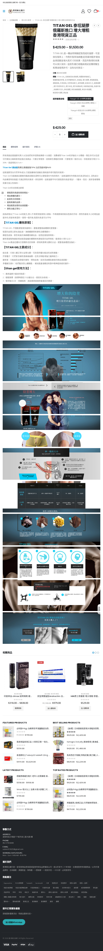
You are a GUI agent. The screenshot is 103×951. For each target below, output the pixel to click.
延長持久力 (89, 83)
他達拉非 (55, 883)
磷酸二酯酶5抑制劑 (10, 897)
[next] (98, 25)
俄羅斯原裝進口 (84, 77)
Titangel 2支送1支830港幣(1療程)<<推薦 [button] (83, 104)
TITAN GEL (61, 77)
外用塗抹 (63, 83)
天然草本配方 (72, 83)
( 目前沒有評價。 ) (72, 39)
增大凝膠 (86, 80)
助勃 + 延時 (83, 883)
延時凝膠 (81, 83)
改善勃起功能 (88, 86)
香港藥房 (35, 901)
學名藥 (95, 888)
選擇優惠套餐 (58, 98)
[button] (5, 11)
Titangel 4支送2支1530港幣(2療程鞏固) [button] (83, 112)
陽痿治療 (92, 897)
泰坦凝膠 (67, 89)
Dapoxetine (8, 883)
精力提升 (22, 897)
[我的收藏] (89, 11)
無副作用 (35, 892)
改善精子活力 (58, 89)
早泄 (14, 892)
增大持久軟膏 (62, 73)
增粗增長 (56, 83)
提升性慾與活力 (59, 86)
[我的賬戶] (83, 11)
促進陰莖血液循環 (71, 77)
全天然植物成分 (70, 80)
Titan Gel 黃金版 (10, 167)
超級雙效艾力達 (60, 897)
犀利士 (43, 892)
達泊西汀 (72, 897)
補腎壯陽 (31, 897)
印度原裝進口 (34, 888)
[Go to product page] (51, 675)
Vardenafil (39, 883)
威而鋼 (76, 888)
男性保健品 (74, 892)
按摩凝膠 (97, 83)
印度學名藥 (46, 888)
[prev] (94, 25)
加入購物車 (80, 134)
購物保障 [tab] (14, 147)
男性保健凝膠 (76, 89)
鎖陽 (79, 897)
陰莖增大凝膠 (57, 93)
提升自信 (69, 86)
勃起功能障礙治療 (21, 888)
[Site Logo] (16, 11)
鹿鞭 (57, 901)
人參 (47, 883)
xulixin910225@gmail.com (13, 849)
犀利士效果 (64, 892)
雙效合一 (7, 901)
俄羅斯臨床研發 (58, 80)
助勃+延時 (73, 883)
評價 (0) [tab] (37, 147)
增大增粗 (13, 694)
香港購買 (44, 901)
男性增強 (84, 892)
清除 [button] (70, 118)
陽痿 (85, 897)
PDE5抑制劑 (19, 883)
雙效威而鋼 (16, 901)
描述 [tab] (4, 147)
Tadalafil (29, 883)
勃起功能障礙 (8, 888)
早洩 (20, 892)
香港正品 (26, 901)
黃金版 (65, 93)
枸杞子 (27, 892)
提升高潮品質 (78, 86)
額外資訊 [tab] (26, 147)
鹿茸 (51, 901)
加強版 (79, 80)
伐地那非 (64, 883)
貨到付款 (49, 897)
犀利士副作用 (53, 892)
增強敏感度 (94, 80)
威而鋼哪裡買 (85, 888)
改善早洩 (97, 86)
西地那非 (40, 897)
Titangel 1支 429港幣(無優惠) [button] (80, 99)
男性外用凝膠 (86, 89)
